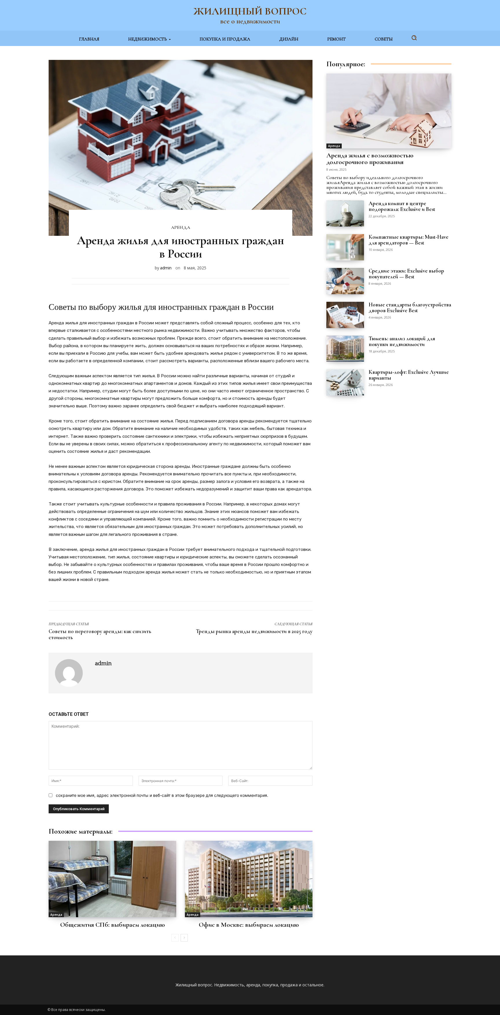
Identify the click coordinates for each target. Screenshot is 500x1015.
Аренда (180, 227)
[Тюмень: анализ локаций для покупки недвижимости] (345, 349)
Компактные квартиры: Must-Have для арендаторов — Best (408, 239)
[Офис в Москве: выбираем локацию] (248, 879)
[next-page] (184, 938)
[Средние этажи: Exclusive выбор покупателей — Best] (345, 281)
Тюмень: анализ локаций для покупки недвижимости (402, 341)
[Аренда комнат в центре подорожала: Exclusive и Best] (345, 214)
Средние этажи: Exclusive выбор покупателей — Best (406, 273)
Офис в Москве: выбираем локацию (249, 925)
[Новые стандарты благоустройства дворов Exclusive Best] (345, 315)
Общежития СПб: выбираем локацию (112, 925)
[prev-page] (175, 938)
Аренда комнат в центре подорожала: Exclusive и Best (402, 206)
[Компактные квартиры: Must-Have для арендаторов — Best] (345, 247)
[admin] (72, 673)
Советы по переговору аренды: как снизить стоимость (100, 634)
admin (166, 268)
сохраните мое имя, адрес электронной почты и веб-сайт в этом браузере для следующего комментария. (162, 795)
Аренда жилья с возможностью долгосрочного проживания (369, 158)
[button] (414, 38)
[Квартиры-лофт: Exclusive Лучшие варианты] (345, 382)
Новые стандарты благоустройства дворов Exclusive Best (410, 307)
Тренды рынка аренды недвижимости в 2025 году (254, 631)
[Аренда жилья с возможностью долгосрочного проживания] (388, 110)
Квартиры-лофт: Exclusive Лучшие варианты (409, 375)
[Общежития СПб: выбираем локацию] (112, 879)
